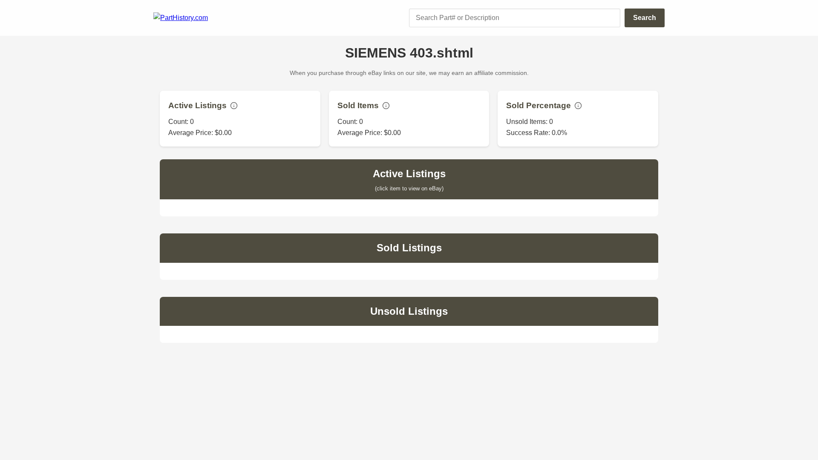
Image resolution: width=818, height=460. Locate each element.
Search (644, 17)
